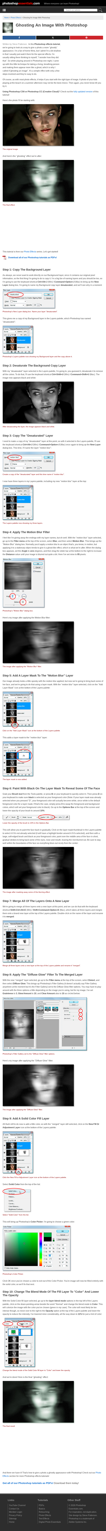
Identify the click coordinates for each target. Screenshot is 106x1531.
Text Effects (44, 1519)
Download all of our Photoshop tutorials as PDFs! (32, 257)
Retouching (44, 1512)
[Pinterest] (86, 38)
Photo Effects (16, 18)
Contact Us (14, 1509)
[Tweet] (52, 38)
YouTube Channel (17, 1505)
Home (6, 18)
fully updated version (83, 91)
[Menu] (4, 10)
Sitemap (13, 1519)
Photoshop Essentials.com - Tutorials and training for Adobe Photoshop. (21, 3)
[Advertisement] (84, 59)
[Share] (19, 38)
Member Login (15, 1512)
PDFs (41, 1505)
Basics (42, 1509)
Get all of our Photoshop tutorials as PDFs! (28, 1483)
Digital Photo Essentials (50, 1522)
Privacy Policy (15, 1515)
